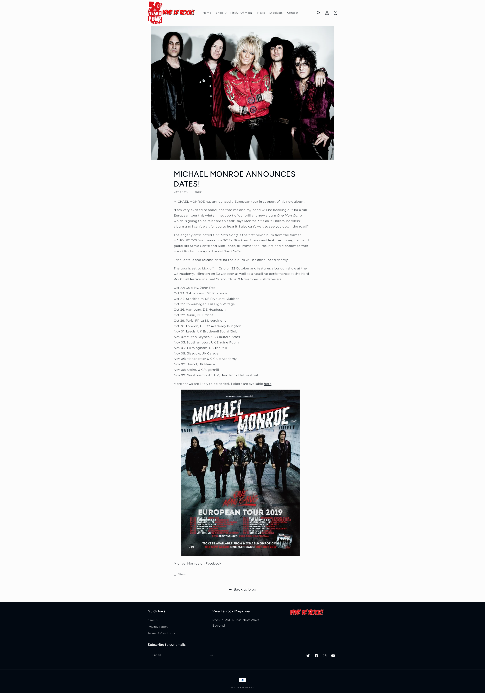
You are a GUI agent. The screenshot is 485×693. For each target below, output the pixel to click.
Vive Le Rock (247, 687)
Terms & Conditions (162, 633)
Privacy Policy (158, 626)
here (267, 384)
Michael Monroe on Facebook (197, 563)
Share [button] (182, 574)
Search (153, 620)
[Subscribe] (211, 655)
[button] (221, 13)
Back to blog (244, 589)
